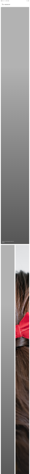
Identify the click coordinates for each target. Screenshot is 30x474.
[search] (27, 0)
